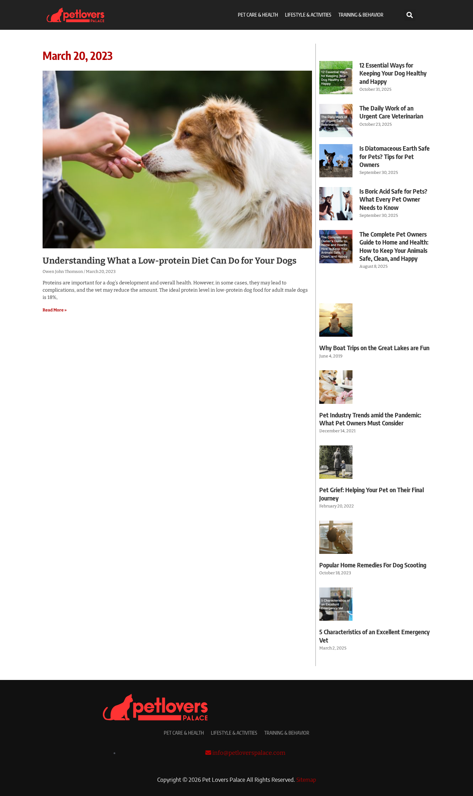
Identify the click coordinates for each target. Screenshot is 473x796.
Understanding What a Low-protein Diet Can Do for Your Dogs (169, 261)
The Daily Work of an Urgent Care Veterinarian (391, 112)
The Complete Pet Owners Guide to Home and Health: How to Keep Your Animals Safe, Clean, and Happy (393, 246)
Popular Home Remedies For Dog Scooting (372, 565)
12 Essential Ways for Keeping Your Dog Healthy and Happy (393, 73)
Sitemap (306, 779)
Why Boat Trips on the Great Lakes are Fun (374, 348)
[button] (410, 15)
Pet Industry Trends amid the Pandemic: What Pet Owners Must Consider (370, 419)
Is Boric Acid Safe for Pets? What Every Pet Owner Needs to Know (393, 199)
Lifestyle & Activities (308, 15)
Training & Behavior (360, 15)
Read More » (54, 310)
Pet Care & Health (258, 15)
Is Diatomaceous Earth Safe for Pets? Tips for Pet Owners (394, 156)
